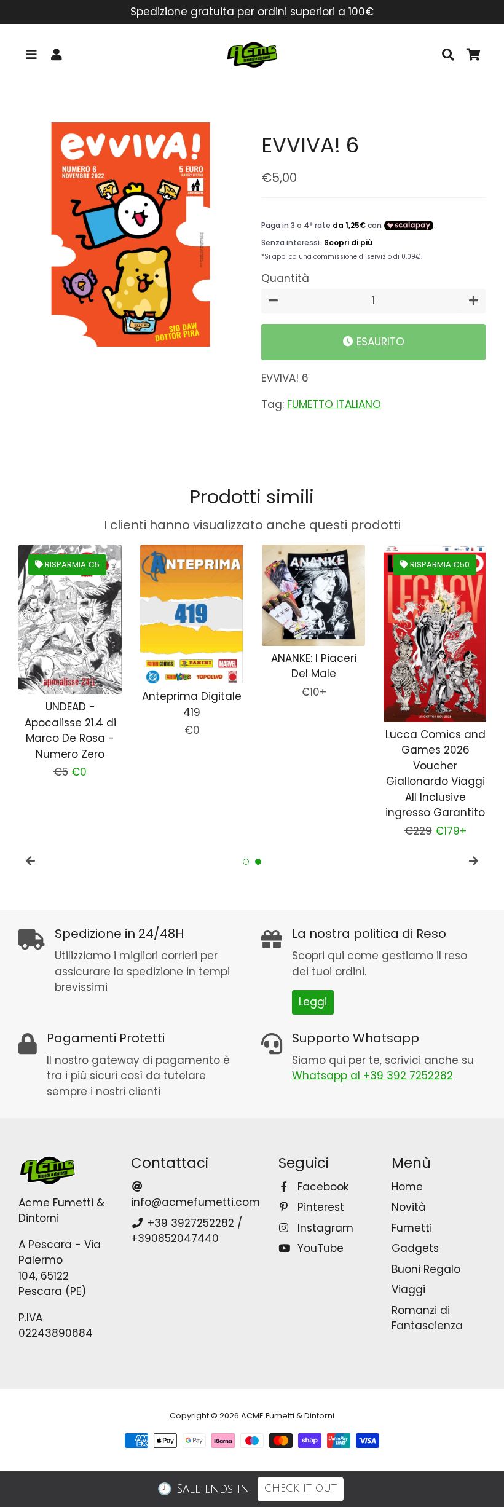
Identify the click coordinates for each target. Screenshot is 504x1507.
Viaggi (408, 1289)
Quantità (285, 278)
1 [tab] (246, 862)
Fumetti (412, 1228)
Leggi (313, 1001)
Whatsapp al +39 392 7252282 (372, 1075)
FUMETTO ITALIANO (334, 404)
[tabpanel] (70, 662)
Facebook (321, 1186)
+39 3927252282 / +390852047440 (186, 1231)
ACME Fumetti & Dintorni (287, 1416)
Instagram (323, 1228)
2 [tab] (258, 862)
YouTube (318, 1248)
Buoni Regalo (426, 1269)
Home (407, 1186)
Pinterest (319, 1207)
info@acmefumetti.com (195, 1202)
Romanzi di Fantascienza (427, 1318)
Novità (409, 1207)
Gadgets (415, 1248)
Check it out (300, 1488)
